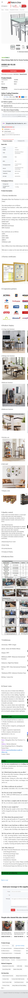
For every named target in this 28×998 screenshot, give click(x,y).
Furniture (6, 9)
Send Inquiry (13, 71)
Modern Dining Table (17, 969)
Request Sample (23, 74)
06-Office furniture (5, 950)
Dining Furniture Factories (21, 975)
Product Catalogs (20, 945)
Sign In (3, 134)
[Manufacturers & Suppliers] (14, 2)
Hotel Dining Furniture (19, 982)
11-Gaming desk (17, 953)
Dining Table (22, 9)
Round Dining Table (6, 969)
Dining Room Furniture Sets (8, 966)
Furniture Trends (5, 985)
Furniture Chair (5, 979)
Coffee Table (19, 966)
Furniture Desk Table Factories (18, 979)
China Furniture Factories (7, 975)
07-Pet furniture (17, 950)
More (2, 988)
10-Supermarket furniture (6, 953)
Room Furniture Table (6, 982)
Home (2, 9)
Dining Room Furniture (14, 9)
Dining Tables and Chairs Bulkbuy (19, 985)
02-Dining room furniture (19, 948)
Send (13, 910)
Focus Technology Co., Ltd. (17, 992)
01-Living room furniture (6, 948)
